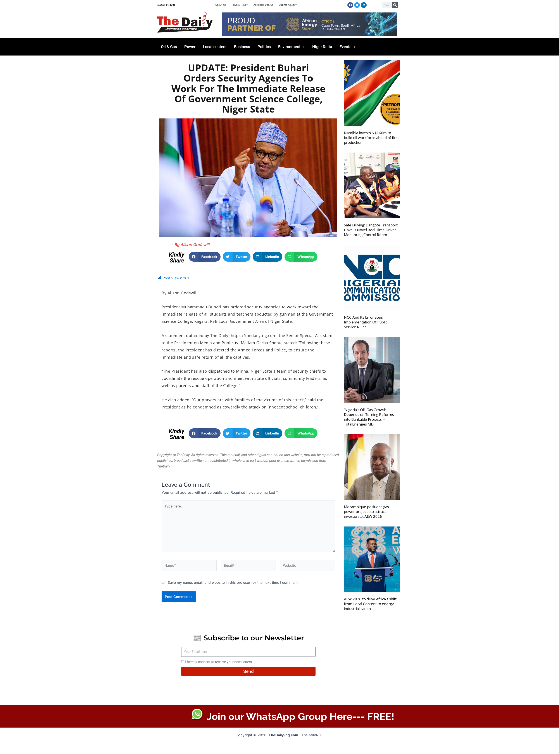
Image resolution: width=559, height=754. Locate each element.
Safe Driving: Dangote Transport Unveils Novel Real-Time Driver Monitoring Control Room (371, 229)
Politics (264, 46)
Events (345, 46)
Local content (215, 46)
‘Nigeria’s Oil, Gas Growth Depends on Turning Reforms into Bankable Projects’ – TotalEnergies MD (369, 417)
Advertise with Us (263, 4)
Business (242, 46)
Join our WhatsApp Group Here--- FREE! (300, 716)
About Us (220, 4)
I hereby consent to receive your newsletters (218, 662)
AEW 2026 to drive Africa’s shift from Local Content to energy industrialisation (370, 603)
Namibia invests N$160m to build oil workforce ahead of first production (371, 137)
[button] (205, 257)
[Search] (395, 5)
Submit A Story (288, 4)
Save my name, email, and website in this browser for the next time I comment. (233, 582)
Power (189, 46)
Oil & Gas (169, 46)
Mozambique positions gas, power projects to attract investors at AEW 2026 (367, 511)
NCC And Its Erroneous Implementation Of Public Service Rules (365, 322)
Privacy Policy (240, 4)
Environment (289, 46)
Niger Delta (322, 46)
